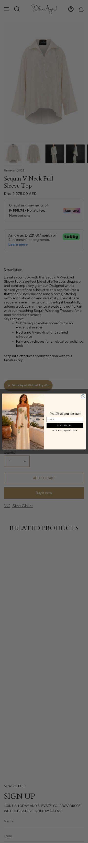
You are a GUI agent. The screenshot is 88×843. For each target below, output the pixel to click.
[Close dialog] (83, 396)
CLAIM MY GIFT (65, 425)
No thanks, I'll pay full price (65, 430)
